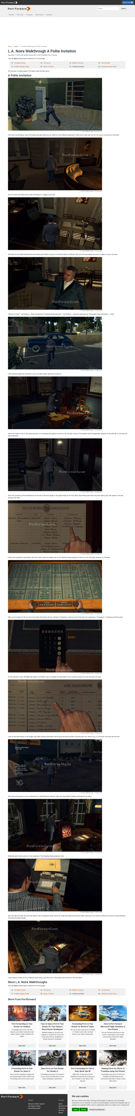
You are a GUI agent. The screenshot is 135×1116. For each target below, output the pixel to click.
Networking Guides (34, 1108)
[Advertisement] (67, 31)
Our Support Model (34, 1106)
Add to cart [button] (127, 2)
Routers (25, 2)
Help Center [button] (39, 15)
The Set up (47, 63)
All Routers (62, 1108)
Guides (16, 46)
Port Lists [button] (20, 15)
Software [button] (29, 15)
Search (123, 8)
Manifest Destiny (77, 63)
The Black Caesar (20, 63)
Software (40, 2)
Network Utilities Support (36, 1104)
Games (60, 1113)
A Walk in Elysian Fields (21, 67)
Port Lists (32, 2)
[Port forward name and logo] (9, 2)
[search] (62, 2)
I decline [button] (83, 1109)
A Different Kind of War (108, 67)
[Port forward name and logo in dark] (19, 8)
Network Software (64, 1106)
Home (10, 46)
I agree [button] (75, 1109)
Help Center (49, 2)
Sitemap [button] (49, 15)
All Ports (61, 1110)
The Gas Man (105, 63)
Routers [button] (11, 15)
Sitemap (57, 2)
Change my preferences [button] (97, 1109)
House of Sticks (48, 67)
